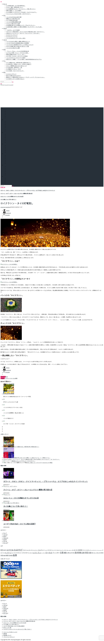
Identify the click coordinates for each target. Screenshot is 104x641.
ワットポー (56, 553)
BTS (2, 550)
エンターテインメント (32, 550)
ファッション (99, 550)
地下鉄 (72, 552)
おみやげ (18, 549)
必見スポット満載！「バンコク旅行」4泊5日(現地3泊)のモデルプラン (24, 59)
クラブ (46, 550)
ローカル (13, 378)
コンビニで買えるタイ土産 (13, 23)
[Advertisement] (52, 96)
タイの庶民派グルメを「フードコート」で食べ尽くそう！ (21, 9)
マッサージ (8, 553)
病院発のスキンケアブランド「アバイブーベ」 (23, 461)
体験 (16, 378)
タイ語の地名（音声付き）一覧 (14, 67)
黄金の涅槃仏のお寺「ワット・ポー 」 (16, 54)
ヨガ (12, 552)
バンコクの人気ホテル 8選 (13, 48)
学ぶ (4, 61)
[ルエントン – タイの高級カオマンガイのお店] (6, 494)
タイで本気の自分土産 (12, 20)
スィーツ (54, 550)
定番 (83, 553)
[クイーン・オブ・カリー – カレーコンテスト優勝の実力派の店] (10, 486)
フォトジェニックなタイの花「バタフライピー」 (18, 14)
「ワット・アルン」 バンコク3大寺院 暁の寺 (17, 51)
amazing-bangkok (5, 207)
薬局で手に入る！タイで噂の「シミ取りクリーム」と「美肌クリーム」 (32, 458)
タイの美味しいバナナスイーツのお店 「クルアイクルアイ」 (21, 12)
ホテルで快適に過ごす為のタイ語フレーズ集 (17, 46)
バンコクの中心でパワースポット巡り (15, 38)
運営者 (5, 633)
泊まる (5, 40)
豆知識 (11, 555)
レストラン (37, 552)
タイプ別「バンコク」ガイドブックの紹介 (17, 56)
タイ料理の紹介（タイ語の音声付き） (15, 5)
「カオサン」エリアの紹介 (13, 30)
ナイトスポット (87, 550)
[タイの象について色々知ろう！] (11, 503)
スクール (66, 550)
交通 (61, 552)
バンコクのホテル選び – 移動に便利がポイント (18, 41)
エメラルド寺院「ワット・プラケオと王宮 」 (17, 53)
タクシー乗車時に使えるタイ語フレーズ (16, 66)
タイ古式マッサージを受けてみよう (15, 79)
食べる (5, 4)
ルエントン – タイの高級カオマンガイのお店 (12, 196)
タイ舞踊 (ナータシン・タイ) (13, 69)
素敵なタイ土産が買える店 (13, 18)
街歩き (5, 28)
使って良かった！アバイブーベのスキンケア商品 (39, 462)
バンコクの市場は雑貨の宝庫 (13, 22)
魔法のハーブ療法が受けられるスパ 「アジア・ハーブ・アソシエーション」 (25, 77)
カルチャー (8, 378)
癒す (4, 72)
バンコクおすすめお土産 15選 (13, 17)
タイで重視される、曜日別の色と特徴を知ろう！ (18, 62)
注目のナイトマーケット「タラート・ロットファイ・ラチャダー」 (23, 33)
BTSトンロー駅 (7, 627)
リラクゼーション (27, 553)
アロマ (24, 550)
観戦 (4, 555)
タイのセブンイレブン (12, 36)
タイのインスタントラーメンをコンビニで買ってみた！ (17, 629)
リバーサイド (17, 553)
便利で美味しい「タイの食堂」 (14, 10)
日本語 (101, 552)
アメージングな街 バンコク (10, 632)
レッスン (43, 552)
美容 (2, 555)
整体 (92, 552)
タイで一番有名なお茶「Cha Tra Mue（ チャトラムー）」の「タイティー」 (40, 459)
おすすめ (10, 550)
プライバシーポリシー (9, 637)
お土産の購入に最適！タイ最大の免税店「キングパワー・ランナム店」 (24, 27)
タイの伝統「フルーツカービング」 (15, 71)
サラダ (49, 550)
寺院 (86, 552)
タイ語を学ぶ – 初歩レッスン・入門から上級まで (18, 64)
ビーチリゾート (94, 550)
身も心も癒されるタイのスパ (13, 75)
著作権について (7, 635)
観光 (4, 49)
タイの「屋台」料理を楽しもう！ (14, 7)
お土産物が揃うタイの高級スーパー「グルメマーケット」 (21, 25)
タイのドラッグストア (12, 35)
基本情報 (78, 552)
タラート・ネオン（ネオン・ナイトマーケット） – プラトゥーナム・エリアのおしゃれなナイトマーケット (28, 190)
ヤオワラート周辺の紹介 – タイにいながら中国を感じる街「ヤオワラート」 (25, 31)
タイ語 (73, 550)
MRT (5, 550)
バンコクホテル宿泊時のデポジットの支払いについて (19, 44)
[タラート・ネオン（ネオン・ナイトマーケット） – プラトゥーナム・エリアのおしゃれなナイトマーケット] (8, 478)
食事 (15, 555)
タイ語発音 (79, 550)
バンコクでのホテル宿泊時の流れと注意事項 (17, 43)
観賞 (7, 555)
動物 (70, 552)
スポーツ (70, 550)
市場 (89, 553)
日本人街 (98, 552)
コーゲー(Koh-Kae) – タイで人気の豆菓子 (19, 524)
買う (4, 15)
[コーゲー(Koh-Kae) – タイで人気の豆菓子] (8, 520)
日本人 (95, 552)
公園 (68, 552)
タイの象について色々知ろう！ (8, 199)
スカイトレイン (60, 550)
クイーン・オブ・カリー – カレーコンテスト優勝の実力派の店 (16, 193)
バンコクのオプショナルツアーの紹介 (15, 57)
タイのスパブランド (11, 74)
